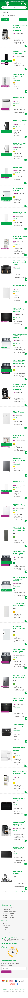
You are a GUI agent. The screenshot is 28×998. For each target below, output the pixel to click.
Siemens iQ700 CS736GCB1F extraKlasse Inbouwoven (20, 309)
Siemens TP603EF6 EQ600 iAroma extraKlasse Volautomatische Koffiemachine (20, 823)
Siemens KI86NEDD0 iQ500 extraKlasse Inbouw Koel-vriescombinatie (20, 236)
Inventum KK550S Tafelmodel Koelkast (19, 459)
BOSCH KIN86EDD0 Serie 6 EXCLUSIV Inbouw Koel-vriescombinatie (20, 773)
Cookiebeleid (22, 989)
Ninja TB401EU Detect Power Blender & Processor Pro (19, 871)
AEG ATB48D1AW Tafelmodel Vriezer (18, 412)
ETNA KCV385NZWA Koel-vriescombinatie (20, 121)
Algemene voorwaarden (8, 989)
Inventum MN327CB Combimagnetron (18, 847)
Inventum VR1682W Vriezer (18, 482)
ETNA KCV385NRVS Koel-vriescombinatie (19, 143)
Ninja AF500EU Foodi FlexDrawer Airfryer (18, 725)
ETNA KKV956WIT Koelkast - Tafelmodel (19, 627)
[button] (5, 19)
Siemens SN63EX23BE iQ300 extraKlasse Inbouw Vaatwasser (19, 361)
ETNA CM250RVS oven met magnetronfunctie (19, 799)
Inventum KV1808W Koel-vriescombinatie (20, 166)
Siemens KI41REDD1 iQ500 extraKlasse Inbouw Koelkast (20, 435)
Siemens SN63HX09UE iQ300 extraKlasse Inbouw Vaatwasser (19, 651)
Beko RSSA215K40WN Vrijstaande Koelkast (19, 604)
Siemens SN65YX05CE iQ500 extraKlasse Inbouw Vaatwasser (19, 553)
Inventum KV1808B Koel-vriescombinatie (19, 52)
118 (16, 891)
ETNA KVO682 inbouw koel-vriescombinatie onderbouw (19, 749)
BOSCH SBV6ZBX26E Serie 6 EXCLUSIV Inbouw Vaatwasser (20, 335)
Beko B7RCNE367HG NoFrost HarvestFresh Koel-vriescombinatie (19, 528)
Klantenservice (6, 905)
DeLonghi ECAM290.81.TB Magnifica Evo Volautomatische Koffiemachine (20, 28)
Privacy (16, 989)
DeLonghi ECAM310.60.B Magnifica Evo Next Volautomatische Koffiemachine (19, 387)
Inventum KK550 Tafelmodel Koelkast (19, 505)
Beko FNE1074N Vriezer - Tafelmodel (19, 286)
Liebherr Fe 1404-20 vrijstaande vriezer (18, 75)
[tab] (14, 20)
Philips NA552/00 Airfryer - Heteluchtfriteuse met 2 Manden (20, 262)
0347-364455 (14, 938)
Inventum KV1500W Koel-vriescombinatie (20, 213)
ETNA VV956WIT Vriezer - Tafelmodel (20, 189)
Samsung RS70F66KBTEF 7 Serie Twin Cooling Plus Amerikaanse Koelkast (20, 675)
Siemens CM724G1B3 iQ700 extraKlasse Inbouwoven (18, 700)
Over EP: (4, 920)
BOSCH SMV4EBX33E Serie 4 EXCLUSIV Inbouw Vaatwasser (20, 579)
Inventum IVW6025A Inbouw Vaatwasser (18, 98)
